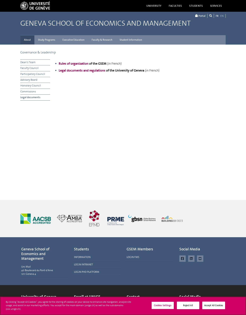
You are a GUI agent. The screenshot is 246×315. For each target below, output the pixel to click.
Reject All (188, 305)
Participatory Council (32, 74)
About (27, 40)
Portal (201, 16)
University (154, 6)
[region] (123, 306)
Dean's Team (27, 62)
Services (216, 6)
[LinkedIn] (191, 258)
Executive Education (73, 40)
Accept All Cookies (213, 305)
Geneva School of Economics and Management (105, 23)
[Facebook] (182, 258)
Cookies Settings (162, 305)
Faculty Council (29, 68)
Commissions (28, 91)
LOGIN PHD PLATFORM (86, 272)
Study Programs (46, 40)
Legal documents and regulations (82, 70)
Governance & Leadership (38, 52)
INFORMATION (82, 257)
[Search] (210, 16)
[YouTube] (200, 258)
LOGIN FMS (133, 257)
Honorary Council (30, 85)
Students (196, 6)
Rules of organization (73, 63)
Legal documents (30, 97)
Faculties (175, 6)
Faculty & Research (102, 40)
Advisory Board (28, 80)
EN (222, 16)
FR (217, 16)
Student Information (131, 40)
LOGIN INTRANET (83, 264)
